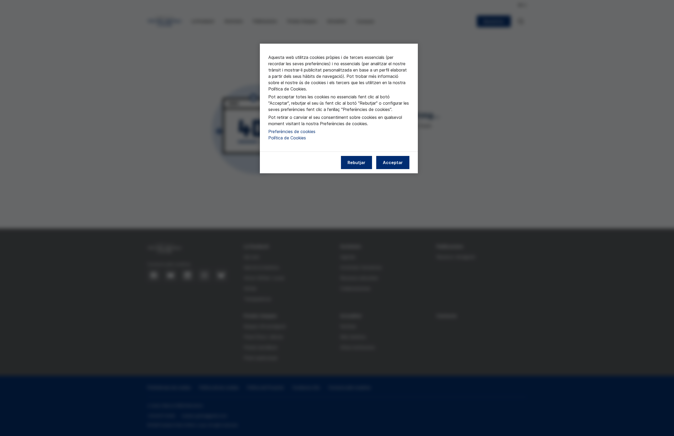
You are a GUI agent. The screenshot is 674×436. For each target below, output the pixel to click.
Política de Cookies (287, 137)
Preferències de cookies (291, 131)
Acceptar (393, 162)
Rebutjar (356, 162)
